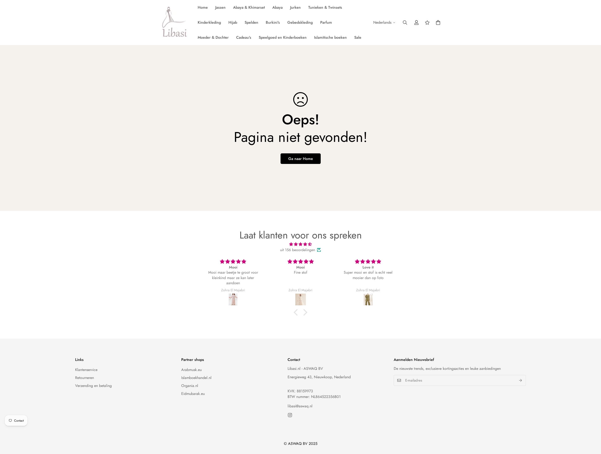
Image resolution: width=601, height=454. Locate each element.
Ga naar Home (300, 158)
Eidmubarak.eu (193, 393)
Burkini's (273, 22)
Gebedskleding (300, 22)
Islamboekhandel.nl (196, 377)
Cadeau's (243, 37)
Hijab (232, 22)
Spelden (251, 22)
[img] (300, 244)
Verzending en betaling (93, 385)
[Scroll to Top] (591, 428)
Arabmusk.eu (191, 369)
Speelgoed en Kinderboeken (283, 37)
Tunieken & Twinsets (325, 7)
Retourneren (84, 377)
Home (203, 7)
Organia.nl (189, 385)
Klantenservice (86, 369)
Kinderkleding (209, 22)
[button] (438, 22)
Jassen (220, 7)
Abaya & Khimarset (249, 7)
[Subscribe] (520, 380)
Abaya (277, 7)
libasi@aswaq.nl (300, 406)
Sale (357, 37)
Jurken (295, 7)
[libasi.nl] (173, 22)
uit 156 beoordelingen (297, 250)
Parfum (326, 22)
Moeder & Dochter (213, 37)
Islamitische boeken (330, 37)
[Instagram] (290, 415)
